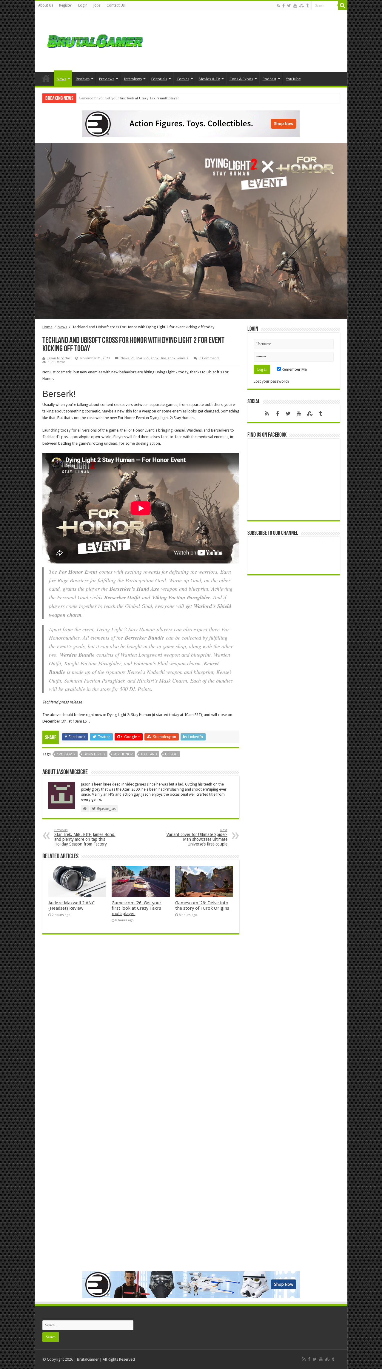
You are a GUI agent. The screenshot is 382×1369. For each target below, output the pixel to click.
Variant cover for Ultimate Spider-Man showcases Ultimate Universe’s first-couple (197, 837)
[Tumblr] (307, 5)
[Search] (342, 5)
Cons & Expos (241, 79)
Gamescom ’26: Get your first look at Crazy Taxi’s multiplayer (129, 98)
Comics (183, 79)
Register (65, 5)
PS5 (146, 358)
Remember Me (294, 369)
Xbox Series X (178, 358)
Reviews (83, 79)
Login (82, 5)
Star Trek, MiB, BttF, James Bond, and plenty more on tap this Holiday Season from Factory (84, 837)
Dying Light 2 (94, 754)
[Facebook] (283, 5)
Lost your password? (271, 381)
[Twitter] (289, 5)
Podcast (269, 79)
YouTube (293, 79)
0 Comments (209, 358)
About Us (45, 5)
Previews (106, 79)
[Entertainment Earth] (191, 123)
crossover (66, 754)
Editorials (159, 79)
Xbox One (158, 358)
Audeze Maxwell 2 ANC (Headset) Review (71, 905)
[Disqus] (140, 1025)
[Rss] (278, 5)
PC (133, 358)
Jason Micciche (58, 358)
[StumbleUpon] (301, 5)
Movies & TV (209, 79)
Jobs (97, 5)
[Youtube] (295, 5)
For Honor (123, 754)
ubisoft (171, 754)
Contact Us (116, 5)
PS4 (139, 358)
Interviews (133, 79)
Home (46, 78)
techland (149, 754)
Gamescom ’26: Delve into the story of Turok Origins (202, 905)
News (61, 79)
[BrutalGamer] (95, 40)
